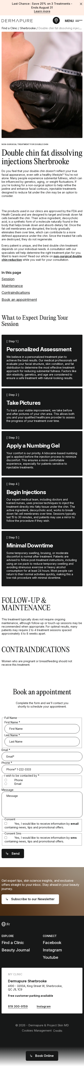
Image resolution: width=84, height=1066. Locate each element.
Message (7, 789)
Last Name (12, 735)
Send (16, 853)
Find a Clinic (9, 28)
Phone (7, 762)
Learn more (42, 11)
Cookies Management (37, 1030)
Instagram (52, 949)
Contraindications (16, 292)
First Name (12, 722)
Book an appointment (19, 299)
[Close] (81, 4)
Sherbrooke (28, 28)
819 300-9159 (18, 1006)
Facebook (52, 942)
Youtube (50, 957)
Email (6, 750)
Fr (8, 924)
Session (8, 279)
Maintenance (12, 286)
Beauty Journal (16, 949)
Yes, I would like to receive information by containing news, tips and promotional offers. (41, 825)
